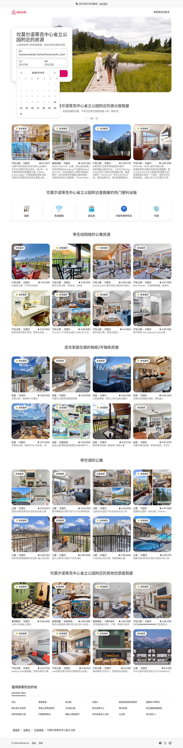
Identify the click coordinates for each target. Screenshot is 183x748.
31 (21, 114)
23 (55, 102)
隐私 (34, 743)
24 (21, 108)
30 (55, 108)
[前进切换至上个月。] (21, 73)
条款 (41, 743)
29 (49, 108)
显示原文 (103, 3)
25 (27, 108)
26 (32, 108)
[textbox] (29, 64)
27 (38, 108)
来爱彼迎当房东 (161, 12)
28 (44, 108)
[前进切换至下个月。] (55, 73)
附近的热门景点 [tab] (19, 693)
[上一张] (86, 118)
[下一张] (96, 118)
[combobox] (42, 54)
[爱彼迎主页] (19, 12)
